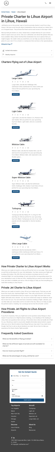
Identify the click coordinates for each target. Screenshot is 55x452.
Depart (13, 394)
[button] (27, 51)
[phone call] (46, 3)
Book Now (15, 94)
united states (5, 12)
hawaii (13, 12)
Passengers (14, 389)
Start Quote (27, 400)
